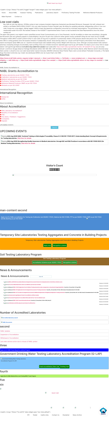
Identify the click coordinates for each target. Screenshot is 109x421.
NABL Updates (5, 331)
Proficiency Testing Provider (71, 12)
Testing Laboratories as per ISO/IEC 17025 (15, 75)
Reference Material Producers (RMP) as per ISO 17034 (19, 83)
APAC (3, 99)
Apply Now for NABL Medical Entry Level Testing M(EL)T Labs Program (18, 376)
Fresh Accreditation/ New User (49, 366)
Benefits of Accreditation (10, 112)
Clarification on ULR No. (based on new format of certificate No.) (22, 303)
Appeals (4, 121)
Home (4, 12)
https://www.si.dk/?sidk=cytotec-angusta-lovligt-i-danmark (20, 58)
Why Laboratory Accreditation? (12, 110)
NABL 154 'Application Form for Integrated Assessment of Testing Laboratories (29, 289)
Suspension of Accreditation (10, 334)
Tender (35, 415)
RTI (28, 415)
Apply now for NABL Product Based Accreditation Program (15, 350)
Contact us (18, 16)
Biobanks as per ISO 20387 (10, 85)
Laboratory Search (52, 12)
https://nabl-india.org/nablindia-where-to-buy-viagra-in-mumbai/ (80, 60)
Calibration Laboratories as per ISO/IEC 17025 (17, 77)
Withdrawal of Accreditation (10, 338)
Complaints (5, 119)
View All (41, 276)
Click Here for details (24, 138)
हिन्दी (106, 5)
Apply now (47, 245)
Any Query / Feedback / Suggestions (13, 117)
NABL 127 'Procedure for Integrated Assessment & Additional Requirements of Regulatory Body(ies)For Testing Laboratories (39, 292)
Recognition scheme (59, 245)
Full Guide (65, 58)
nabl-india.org (13, 60)
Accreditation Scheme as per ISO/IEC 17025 (47, 262)
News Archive (77, 415)
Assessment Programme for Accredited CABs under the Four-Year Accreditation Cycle (27, 297)
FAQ (3, 115)
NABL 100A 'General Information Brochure (22, 300)
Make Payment (6, 16)
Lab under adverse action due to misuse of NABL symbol (19, 341)
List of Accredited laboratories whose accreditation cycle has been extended (25, 284)
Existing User (64, 366)
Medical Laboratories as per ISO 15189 (14, 79)
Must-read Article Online (51, 58)
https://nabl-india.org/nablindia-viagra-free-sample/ (38, 60)
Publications (39, 12)
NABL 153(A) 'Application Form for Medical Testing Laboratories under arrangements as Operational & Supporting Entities (38, 287)
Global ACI (5, 97)
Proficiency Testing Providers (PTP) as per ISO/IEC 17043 (20, 81)
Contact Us (55, 415)
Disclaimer (66, 415)
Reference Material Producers (92, 12)
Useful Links (45, 415)
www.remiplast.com (78, 58)
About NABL (13, 12)
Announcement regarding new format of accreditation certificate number (24, 295)
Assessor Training (26, 12)
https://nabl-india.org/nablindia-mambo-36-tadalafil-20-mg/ (76, 47)
